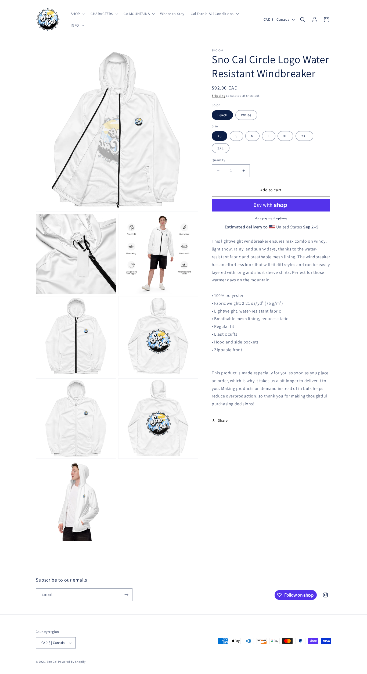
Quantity (218, 160)
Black (222, 115)
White (246, 115)
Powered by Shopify (72, 662)
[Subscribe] (126, 594)
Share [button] (223, 420)
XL (285, 136)
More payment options (270, 218)
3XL (220, 148)
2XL (304, 136)
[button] (77, 13)
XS (219, 136)
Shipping (218, 96)
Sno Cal (52, 662)
